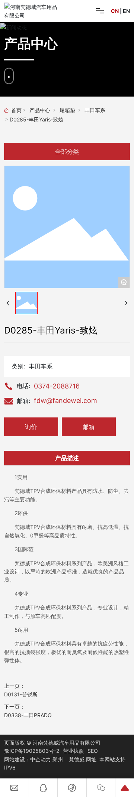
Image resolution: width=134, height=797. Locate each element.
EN (126, 11)
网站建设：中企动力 (27, 759)
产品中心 (39, 110)
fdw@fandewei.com (65, 400)
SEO (92, 751)
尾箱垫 (67, 110)
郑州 (57, 759)
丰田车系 (94, 110)
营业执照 (73, 751)
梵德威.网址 (82, 759)
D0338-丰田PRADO (28, 715)
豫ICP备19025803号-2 (31, 751)
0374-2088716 (57, 386)
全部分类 (67, 151)
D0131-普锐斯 (21, 694)
